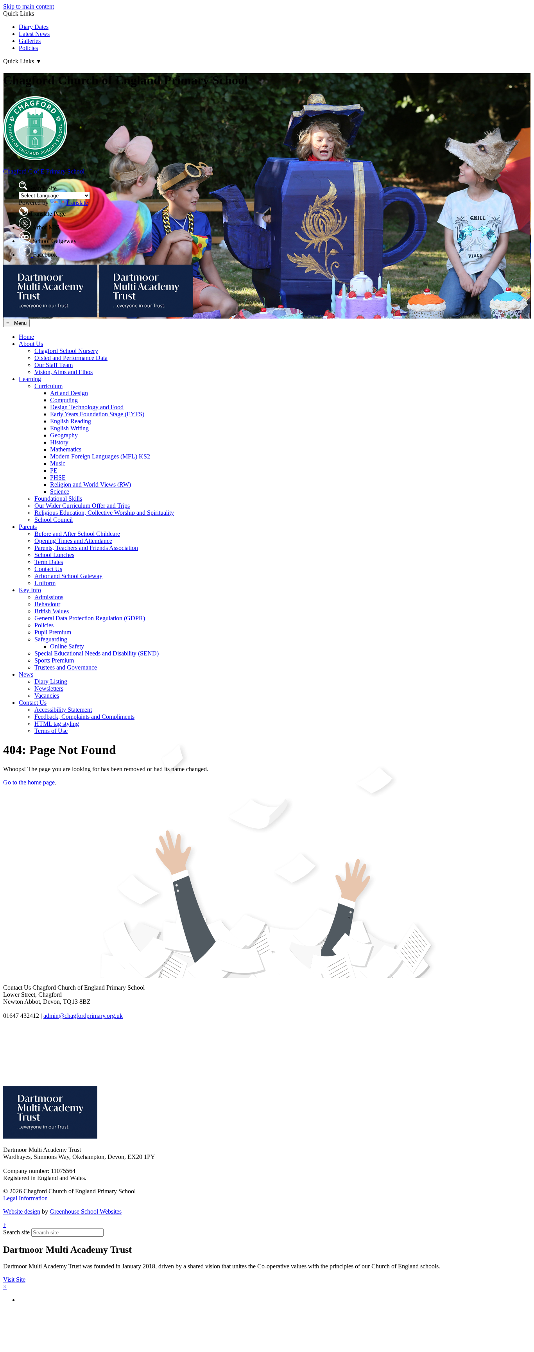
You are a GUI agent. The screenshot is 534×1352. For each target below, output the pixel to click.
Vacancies (46, 695)
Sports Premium (54, 660)
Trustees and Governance (65, 667)
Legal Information (25, 1198)
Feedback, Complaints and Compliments (84, 716)
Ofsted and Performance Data (71, 358)
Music (57, 463)
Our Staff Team (53, 365)
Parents (28, 526)
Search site (16, 1232)
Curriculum (48, 386)
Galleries (30, 41)
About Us (31, 343)
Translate (77, 202)
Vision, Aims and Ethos (63, 372)
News (26, 674)
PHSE (58, 477)
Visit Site (14, 1279)
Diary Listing (50, 681)
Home (26, 336)
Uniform (45, 583)
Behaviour (47, 604)
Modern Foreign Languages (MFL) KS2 (100, 456)
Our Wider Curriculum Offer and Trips (82, 505)
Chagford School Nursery (66, 350)
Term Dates (48, 562)
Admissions (48, 597)
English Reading (70, 421)
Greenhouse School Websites (86, 1211)
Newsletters (48, 688)
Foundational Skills (58, 498)
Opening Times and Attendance (73, 540)
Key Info (30, 590)
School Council (53, 519)
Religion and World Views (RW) (90, 484)
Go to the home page (29, 782)
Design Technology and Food (87, 407)
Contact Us (48, 569)
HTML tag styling (56, 723)
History (59, 442)
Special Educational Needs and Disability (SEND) (96, 653)
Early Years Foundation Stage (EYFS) (97, 414)
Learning (30, 379)
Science (59, 491)
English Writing (69, 428)
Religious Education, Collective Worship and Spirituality (104, 512)
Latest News (34, 33)
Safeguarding (50, 639)
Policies (28, 48)
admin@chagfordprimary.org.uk (83, 1015)
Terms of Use (51, 730)
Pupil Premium (52, 632)
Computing (64, 400)
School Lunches (54, 555)
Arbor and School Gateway (68, 576)
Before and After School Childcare (77, 533)
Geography (64, 435)
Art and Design (69, 393)
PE (53, 470)
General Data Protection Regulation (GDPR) (89, 618)
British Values (51, 611)
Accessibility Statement (63, 709)
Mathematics (65, 449)
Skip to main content (28, 6)
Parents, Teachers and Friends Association (86, 547)
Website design (21, 1211)
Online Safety (67, 646)
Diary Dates (33, 26)
